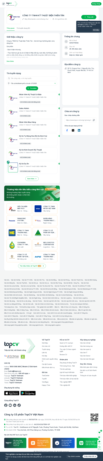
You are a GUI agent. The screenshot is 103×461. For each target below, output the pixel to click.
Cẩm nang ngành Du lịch (36, 325)
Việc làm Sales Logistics (80, 298)
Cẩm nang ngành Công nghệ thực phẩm (15, 325)
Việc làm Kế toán (79, 295)
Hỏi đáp (44, 356)
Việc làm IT (83, 352)
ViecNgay (45, 382)
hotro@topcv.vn (14, 371)
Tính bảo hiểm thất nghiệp (68, 375)
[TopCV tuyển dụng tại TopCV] (22, 346)
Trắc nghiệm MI (65, 385)
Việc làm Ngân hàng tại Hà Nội (33, 292)
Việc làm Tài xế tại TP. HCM (63, 286)
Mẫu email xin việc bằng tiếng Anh (39, 322)
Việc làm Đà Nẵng (51, 280)
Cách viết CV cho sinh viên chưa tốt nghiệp (59, 313)
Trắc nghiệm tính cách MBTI (45, 307)
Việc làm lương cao (86, 346)
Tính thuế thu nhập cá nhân (27, 307)
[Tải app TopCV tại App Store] (11, 393)
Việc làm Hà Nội (15, 280)
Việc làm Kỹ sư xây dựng (24, 301)
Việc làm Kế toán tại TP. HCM (30, 289)
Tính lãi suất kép (65, 369)
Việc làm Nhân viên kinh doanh (13, 295)
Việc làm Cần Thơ (39, 280)
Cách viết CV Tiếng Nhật (27, 316)
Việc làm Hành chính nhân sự (50, 298)
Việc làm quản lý (85, 349)
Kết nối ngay (23, 373)
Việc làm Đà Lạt (33, 283)
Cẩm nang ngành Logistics (53, 325)
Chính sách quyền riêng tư (50, 360)
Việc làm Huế (85, 283)
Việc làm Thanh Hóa (77, 280)
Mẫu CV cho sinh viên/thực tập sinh (14, 313)
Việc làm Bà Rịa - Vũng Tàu (71, 283)
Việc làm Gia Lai (44, 283)
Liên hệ (44, 352)
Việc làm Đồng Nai (9, 283)
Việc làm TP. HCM (27, 280)
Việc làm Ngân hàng (35, 298)
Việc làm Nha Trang (56, 283)
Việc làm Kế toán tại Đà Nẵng (48, 289)
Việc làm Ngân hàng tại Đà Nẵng (73, 292)
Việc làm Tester (37, 301)
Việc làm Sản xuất (28, 304)
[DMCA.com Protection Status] (23, 357)
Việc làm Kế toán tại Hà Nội (12, 289)
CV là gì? (28, 313)
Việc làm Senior (85, 356)
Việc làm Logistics (66, 298)
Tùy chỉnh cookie (73, 456)
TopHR (44, 379)
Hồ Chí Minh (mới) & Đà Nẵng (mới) (30, 102)
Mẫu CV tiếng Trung (22, 310)
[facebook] (5, 405)
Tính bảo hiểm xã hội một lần (69, 379)
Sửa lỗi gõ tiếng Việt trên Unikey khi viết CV (16, 319)
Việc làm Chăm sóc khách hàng (44, 304)
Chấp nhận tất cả (90, 456)
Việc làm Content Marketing (64, 295)
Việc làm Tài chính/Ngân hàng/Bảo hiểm (15, 298)
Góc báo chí (46, 346)
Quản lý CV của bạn (66, 343)
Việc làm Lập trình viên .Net (51, 301)
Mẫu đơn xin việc (23, 322)
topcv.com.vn (94, 422)
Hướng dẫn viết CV (66, 346)
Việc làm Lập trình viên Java (69, 301)
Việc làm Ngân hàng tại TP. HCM (52, 292)
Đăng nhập (96, 4)
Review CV (63, 354)
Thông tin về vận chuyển (88, 375)
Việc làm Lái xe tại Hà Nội (28, 286)
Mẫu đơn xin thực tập (10, 322)
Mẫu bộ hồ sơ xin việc (49, 319)
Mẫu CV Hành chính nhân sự (68, 310)
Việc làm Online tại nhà (61, 304)
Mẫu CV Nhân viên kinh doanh (50, 310)
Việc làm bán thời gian (87, 359)
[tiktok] (19, 405)
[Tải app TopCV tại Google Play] (28, 393)
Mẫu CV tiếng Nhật (9, 310)
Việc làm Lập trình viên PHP (87, 301)
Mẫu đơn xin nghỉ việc (90, 319)
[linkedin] (14, 405)
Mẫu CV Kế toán (34, 310)
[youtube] (10, 405)
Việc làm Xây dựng (9, 301)
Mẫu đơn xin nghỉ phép (76, 319)
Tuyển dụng (46, 349)
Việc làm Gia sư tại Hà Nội (11, 286)
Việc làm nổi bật (85, 343)
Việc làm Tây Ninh (22, 283)
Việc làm (6, 280)
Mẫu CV (57, 307)
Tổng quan (11, 28)
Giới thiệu (45, 343)
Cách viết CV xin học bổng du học (62, 316)
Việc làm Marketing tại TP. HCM (87, 289)
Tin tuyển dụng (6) (23, 28)
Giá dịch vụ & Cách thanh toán (88, 371)
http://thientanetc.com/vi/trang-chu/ (36, 19)
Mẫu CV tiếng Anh (84, 307)
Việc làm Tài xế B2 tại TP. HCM (81, 286)
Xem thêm (10, 61)
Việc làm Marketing (29, 295)
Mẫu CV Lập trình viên (84, 310)
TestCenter (45, 375)
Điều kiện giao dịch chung (88, 367)
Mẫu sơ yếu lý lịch (62, 319)
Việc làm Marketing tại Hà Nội (67, 289)
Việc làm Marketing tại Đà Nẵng (13, 292)
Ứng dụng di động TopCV (68, 363)
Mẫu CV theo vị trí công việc (69, 307)
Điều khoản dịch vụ (48, 367)
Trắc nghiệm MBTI (66, 382)
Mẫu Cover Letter (36, 319)
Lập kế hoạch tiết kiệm (67, 372)
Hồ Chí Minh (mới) (25, 116)
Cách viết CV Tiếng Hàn (11, 316)
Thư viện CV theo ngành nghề (68, 350)
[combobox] (32, 83)
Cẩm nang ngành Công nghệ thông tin (62, 322)
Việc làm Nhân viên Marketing (45, 295)
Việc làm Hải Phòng (63, 280)
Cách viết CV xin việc (39, 313)
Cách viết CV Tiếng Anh (81, 313)
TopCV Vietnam (17, 376)
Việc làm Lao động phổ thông (12, 304)
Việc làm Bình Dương (91, 280)
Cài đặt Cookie (47, 364)
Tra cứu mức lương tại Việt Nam (79, 304)
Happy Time (46, 385)
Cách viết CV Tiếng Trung (43, 316)
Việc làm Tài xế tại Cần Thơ (45, 286)
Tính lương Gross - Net (11, 307)
